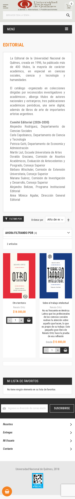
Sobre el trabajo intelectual (56, 303)
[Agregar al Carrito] (28, 320)
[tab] (37, 233)
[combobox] (37, 15)
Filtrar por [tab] (15, 219)
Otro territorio (19, 303)
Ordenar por (37, 219)
